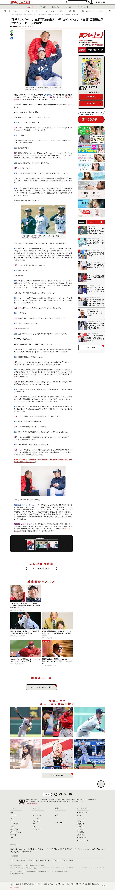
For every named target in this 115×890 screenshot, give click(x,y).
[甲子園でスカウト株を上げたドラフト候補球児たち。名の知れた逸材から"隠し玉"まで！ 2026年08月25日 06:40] (89, 722)
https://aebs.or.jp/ (31, 803)
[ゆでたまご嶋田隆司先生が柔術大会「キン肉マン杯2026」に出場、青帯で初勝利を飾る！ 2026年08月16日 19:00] (57, 754)
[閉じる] (103, 886)
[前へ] (14, 544)
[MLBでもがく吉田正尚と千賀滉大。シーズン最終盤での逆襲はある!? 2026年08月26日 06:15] (57, 722)
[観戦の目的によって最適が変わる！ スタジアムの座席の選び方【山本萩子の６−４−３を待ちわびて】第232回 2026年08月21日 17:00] (25, 754)
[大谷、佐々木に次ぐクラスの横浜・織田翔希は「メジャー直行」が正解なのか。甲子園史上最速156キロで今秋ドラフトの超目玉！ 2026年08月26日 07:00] (25, 722)
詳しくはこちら (15, 887)
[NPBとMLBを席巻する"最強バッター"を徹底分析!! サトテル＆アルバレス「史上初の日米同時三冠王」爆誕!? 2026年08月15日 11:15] (89, 754)
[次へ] (69, 544)
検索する (86, 2)
